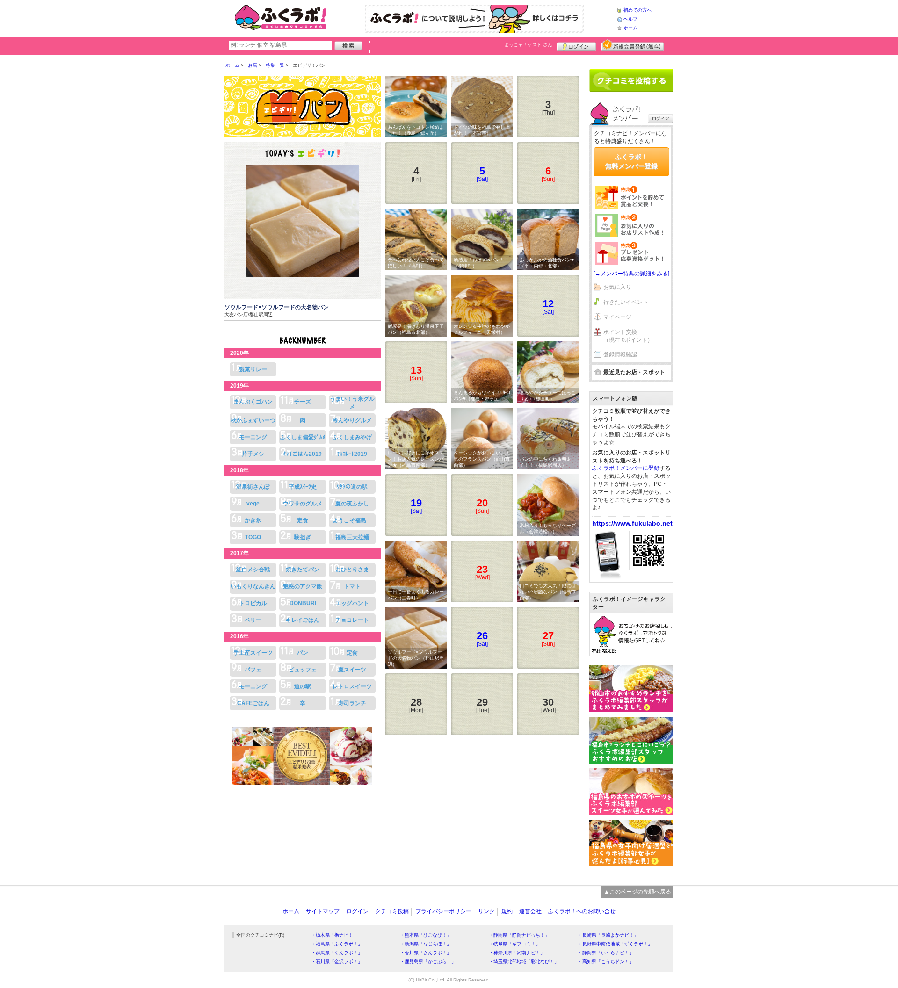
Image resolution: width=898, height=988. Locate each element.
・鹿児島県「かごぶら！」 (428, 961)
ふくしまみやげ (352, 437)
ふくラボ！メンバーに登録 (625, 468)
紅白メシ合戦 (253, 569)
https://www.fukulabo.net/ (633, 523)
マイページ (617, 317)
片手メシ (253, 454)
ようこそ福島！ (352, 520)
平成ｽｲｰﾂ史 (303, 486)
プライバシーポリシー (443, 911)
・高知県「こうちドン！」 (606, 961)
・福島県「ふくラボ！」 (336, 943)
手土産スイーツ (253, 652)
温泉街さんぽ (253, 486)
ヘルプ (630, 19)
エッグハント (352, 603)
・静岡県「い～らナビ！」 (606, 952)
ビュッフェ (303, 669)
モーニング (253, 437)
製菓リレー (253, 369)
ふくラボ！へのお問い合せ (582, 911)
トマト (352, 586)
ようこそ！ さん (528, 44)
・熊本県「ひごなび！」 (425, 935)
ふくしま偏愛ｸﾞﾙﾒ (302, 437)
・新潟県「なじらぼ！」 (425, 943)
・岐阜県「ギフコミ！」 (514, 943)
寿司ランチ (352, 703)
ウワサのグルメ (302, 503)
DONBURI (303, 603)
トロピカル (253, 603)
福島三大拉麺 (352, 537)
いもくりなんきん (253, 586)
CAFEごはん (253, 703)
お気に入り (617, 287)
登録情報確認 (620, 354)
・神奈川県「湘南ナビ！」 (517, 952)
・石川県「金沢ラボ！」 (336, 961)
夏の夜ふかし (352, 503)
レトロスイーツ (352, 686)
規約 (507, 911)
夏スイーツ (352, 669)
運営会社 (530, 911)
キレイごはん (302, 620)
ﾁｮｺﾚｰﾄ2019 (352, 454)
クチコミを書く (631, 80)
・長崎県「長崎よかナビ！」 (608, 935)
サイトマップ (323, 911)
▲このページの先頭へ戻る (637, 891)
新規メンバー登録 (632, 45)
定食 (302, 520)
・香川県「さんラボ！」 (425, 952)
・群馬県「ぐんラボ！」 (336, 952)
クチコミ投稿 (392, 911)
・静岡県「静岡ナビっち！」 (519, 935)
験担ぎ (302, 537)
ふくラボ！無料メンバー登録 (631, 161)
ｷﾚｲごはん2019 (302, 454)
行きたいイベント (625, 302)
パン (302, 652)
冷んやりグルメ (352, 420)
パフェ (253, 669)
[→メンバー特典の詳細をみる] (631, 273)
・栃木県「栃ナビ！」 (334, 935)
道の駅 (302, 686)
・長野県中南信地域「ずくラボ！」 (615, 943)
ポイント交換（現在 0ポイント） (628, 336)
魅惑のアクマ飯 (302, 586)
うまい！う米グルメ (352, 403)
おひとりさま (352, 569)
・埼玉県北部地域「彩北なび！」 (524, 961)
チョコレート (352, 620)
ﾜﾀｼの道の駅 (352, 486)
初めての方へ (637, 10)
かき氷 (253, 520)
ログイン (576, 45)
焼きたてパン (302, 569)
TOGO (253, 537)
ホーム (630, 27)
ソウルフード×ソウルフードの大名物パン (276, 307)
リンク (486, 911)
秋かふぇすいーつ (253, 420)
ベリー (253, 620)
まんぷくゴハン (253, 401)
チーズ (302, 401)
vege (253, 503)
